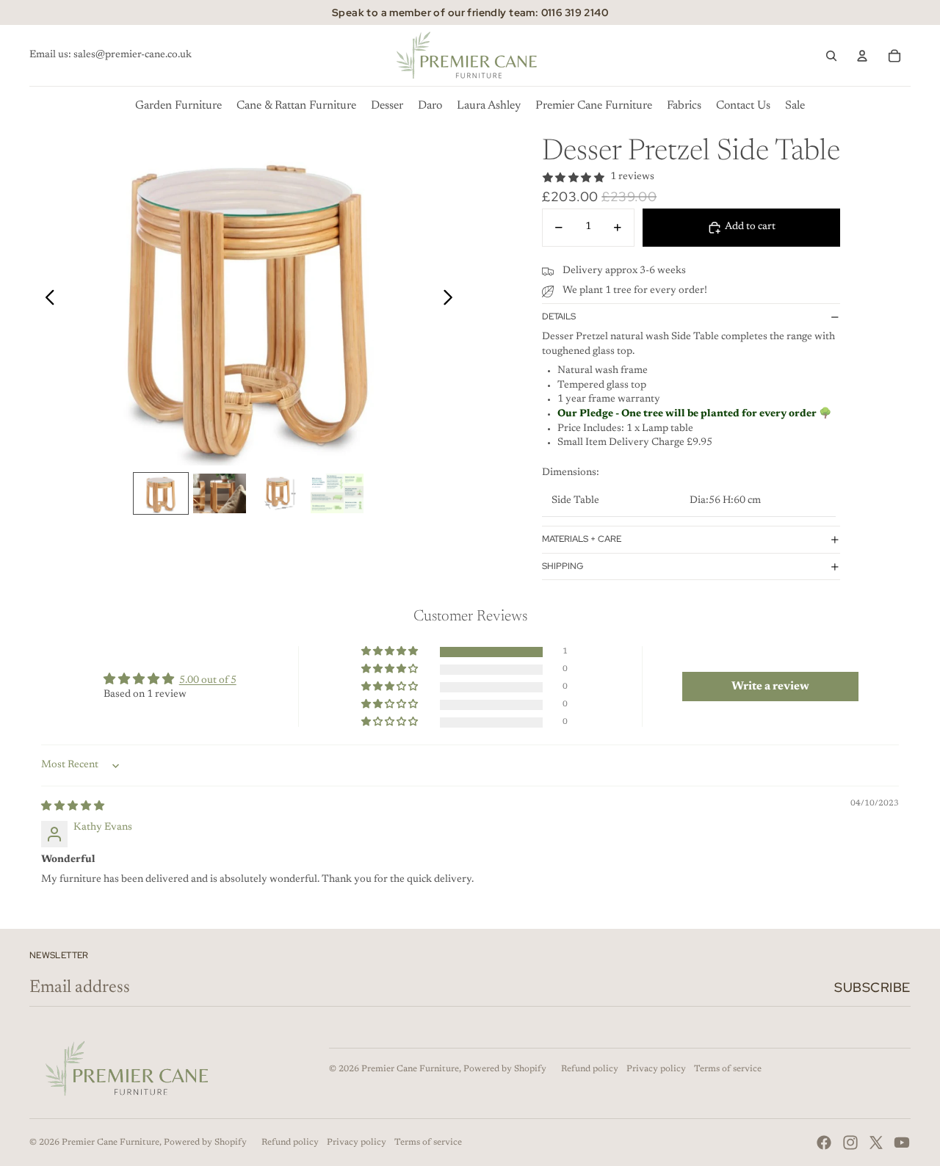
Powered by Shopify (504, 1069)
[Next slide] (452, 300)
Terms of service (728, 1069)
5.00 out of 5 (207, 681)
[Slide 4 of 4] (337, 493)
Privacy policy (656, 1069)
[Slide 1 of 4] (160, 493)
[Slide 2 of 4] (219, 493)
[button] (390, 652)
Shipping (562, 566)
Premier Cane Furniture (410, 1069)
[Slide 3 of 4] (278, 493)
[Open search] (831, 56)
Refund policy (589, 1069)
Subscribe (872, 987)
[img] (72, 807)
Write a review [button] (770, 686)
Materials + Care (581, 539)
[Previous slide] (45, 300)
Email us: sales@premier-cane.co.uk (110, 55)
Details (559, 316)
